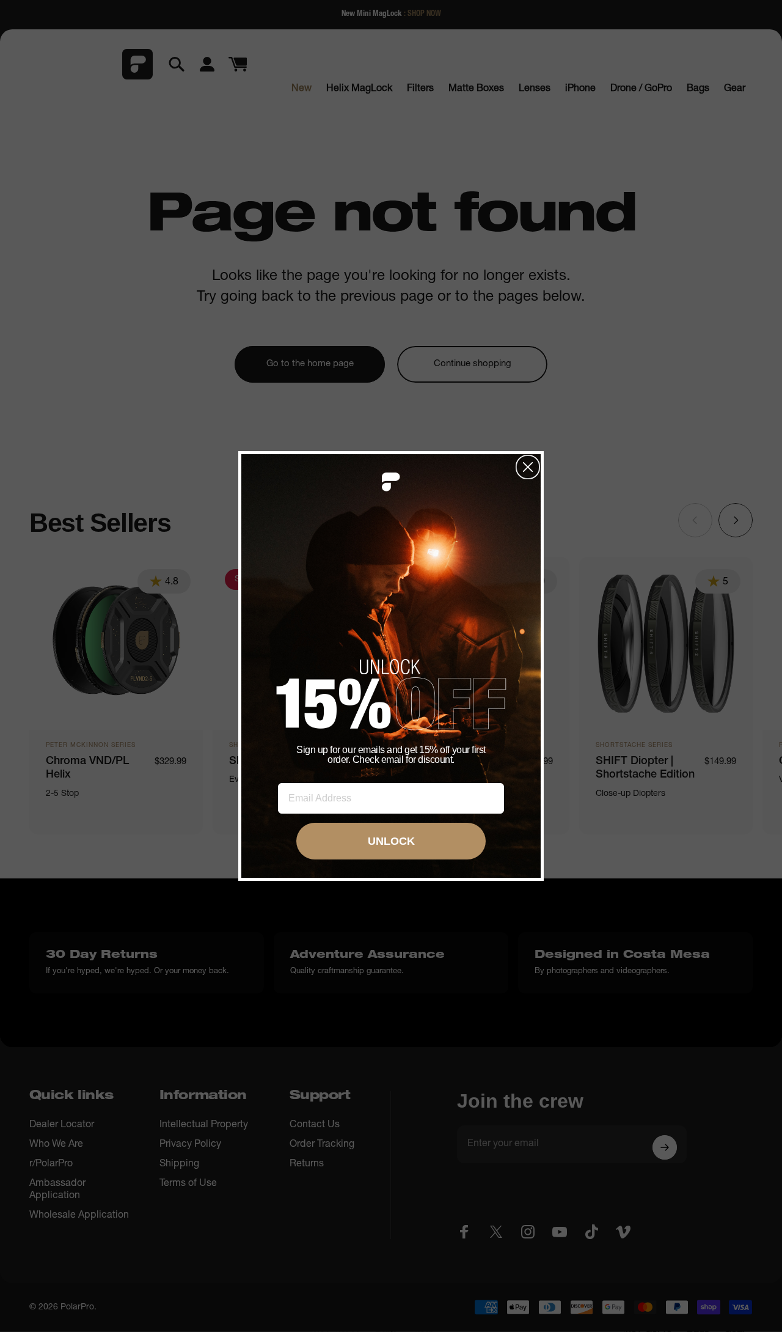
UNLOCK (391, 841)
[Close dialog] (528, 467)
